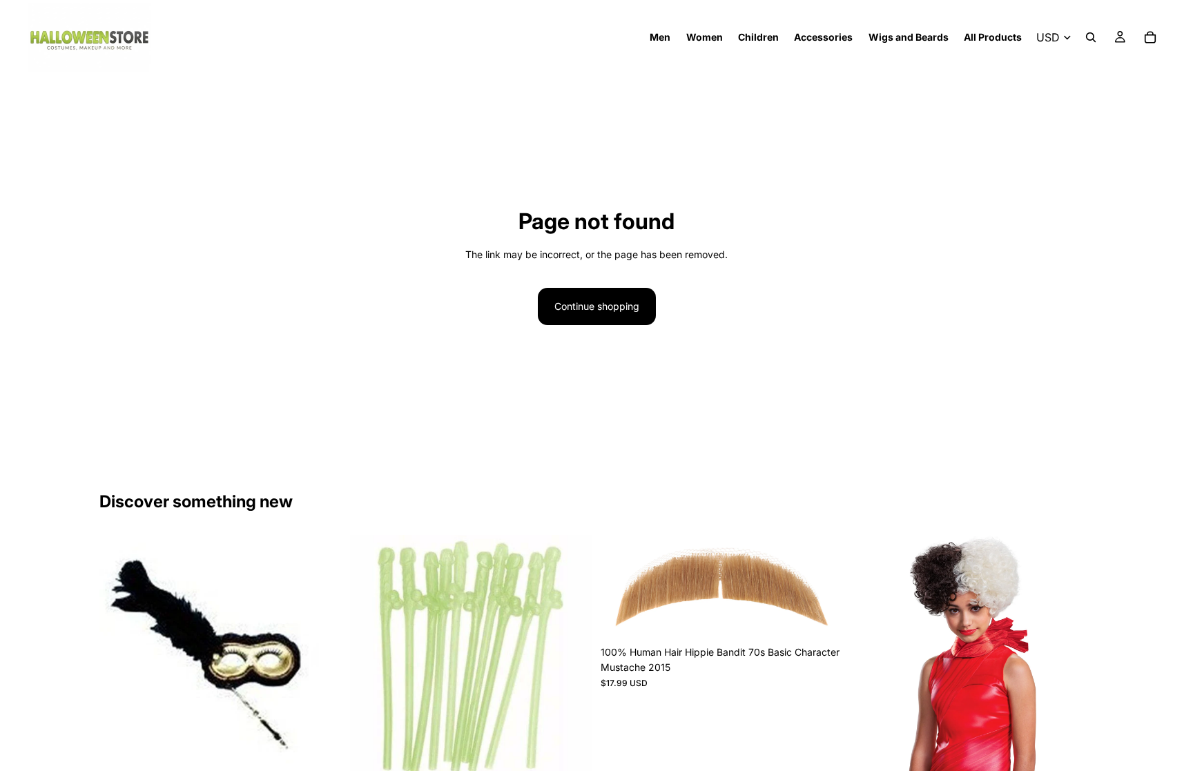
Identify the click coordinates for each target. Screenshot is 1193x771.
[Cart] (1150, 37)
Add (332, 755)
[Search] (1091, 37)
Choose (833, 617)
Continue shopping (596, 306)
